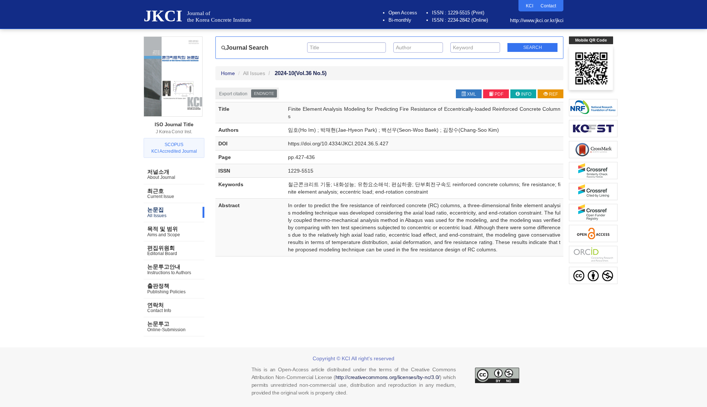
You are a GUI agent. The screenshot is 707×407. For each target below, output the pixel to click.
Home (228, 73)
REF (553, 94)
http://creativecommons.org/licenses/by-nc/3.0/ (387, 377)
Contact (548, 5)
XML (471, 94)
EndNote (264, 93)
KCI (529, 5)
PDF (499, 94)
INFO (526, 94)
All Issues (254, 73)
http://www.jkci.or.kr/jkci (536, 20)
